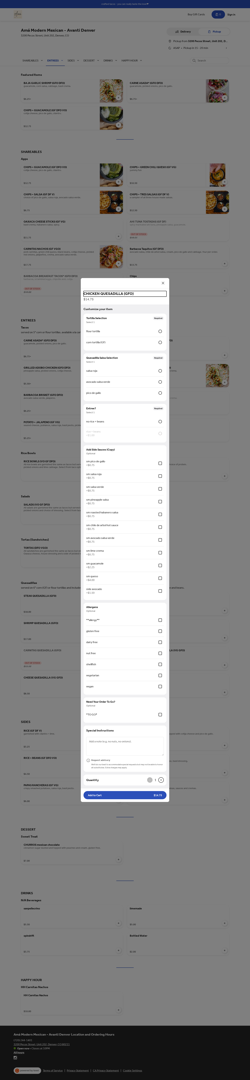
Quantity (92, 780)
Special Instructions (100, 730)
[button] (125, 795)
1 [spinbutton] (155, 780)
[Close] (163, 283)
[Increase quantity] (161, 780)
